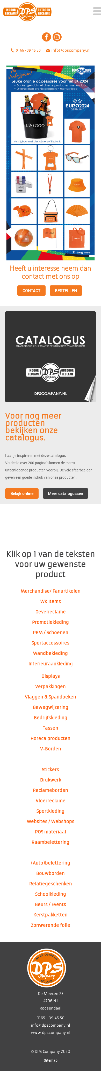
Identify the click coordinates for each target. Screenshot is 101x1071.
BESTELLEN (66, 290)
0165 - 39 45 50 (28, 50)
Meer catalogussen (65, 493)
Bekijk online (21, 493)
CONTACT (31, 290)
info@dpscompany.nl (71, 50)
